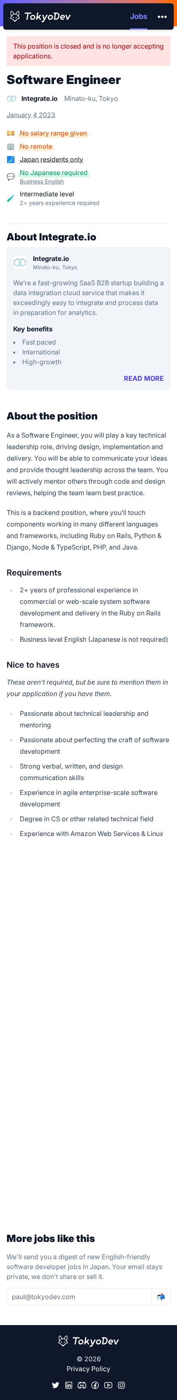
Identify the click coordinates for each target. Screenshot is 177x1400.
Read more (144, 378)
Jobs (138, 16)
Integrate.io (51, 258)
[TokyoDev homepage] (40, 16)
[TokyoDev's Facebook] (95, 1385)
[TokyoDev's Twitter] (56, 1385)
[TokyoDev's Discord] (82, 1385)
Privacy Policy (88, 1369)
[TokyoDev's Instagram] (121, 1385)
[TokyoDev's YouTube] (108, 1385)
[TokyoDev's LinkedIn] (69, 1385)
